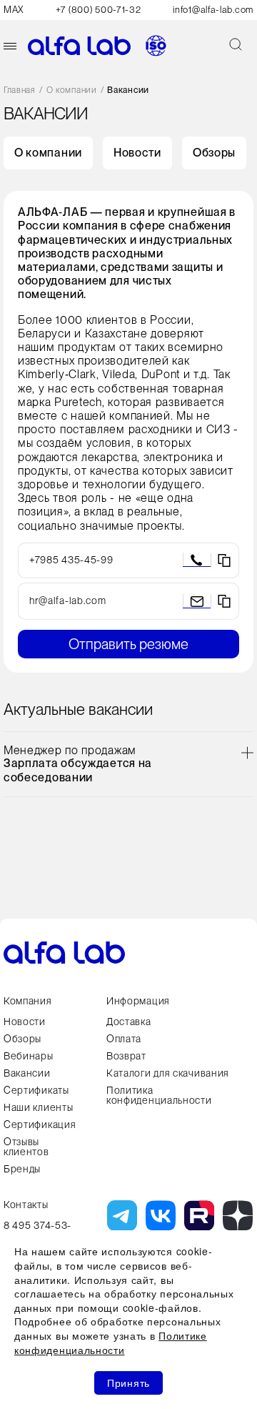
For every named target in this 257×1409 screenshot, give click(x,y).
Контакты (26, 1205)
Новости (137, 152)
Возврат (126, 1056)
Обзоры (214, 152)
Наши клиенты (38, 1107)
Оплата (123, 1039)
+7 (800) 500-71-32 (98, 9)
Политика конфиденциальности (159, 1095)
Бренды (22, 1169)
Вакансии (27, 1073)
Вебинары (29, 1056)
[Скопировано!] (224, 560)
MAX (14, 9)
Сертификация (40, 1124)
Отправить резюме (128, 644)
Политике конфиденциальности (110, 1342)
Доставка (128, 1022)
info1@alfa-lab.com (213, 9)
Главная (20, 90)
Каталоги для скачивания (167, 1073)
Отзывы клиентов (26, 1147)
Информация (138, 1001)
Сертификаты (36, 1090)
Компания (28, 1001)
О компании (71, 90)
